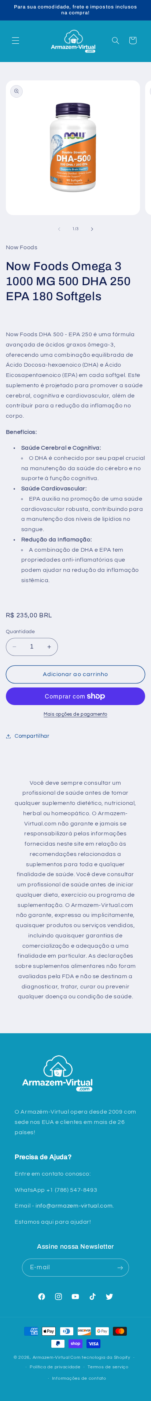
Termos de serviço (108, 1367)
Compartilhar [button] (32, 736)
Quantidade (20, 631)
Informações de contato (79, 1378)
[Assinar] (119, 1268)
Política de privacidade (55, 1367)
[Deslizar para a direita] (92, 229)
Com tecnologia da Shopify (100, 1357)
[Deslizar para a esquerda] (59, 229)
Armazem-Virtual (51, 1357)
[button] (15, 40)
